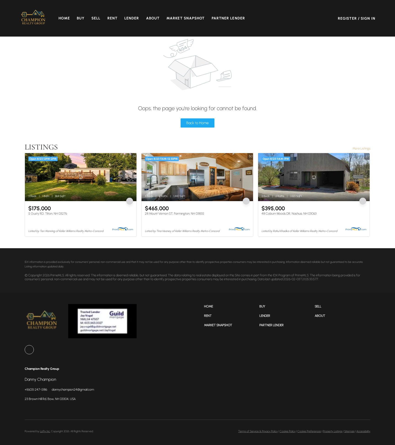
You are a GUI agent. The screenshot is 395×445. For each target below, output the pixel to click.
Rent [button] (112, 18)
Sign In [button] (368, 18)
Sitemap (349, 431)
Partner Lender (228, 18)
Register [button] (347, 18)
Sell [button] (95, 18)
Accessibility (363, 431)
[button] (33, 18)
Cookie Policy (288, 431)
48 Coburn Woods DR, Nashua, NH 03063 (289, 214)
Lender (131, 18)
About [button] (153, 18)
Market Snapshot (185, 18)
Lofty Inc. (45, 431)
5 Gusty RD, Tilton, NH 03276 (47, 214)
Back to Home (197, 123)
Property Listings (332, 431)
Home (64, 18)
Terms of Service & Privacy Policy (258, 431)
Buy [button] (81, 18)
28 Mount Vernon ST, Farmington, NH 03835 (174, 214)
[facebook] (29, 349)
